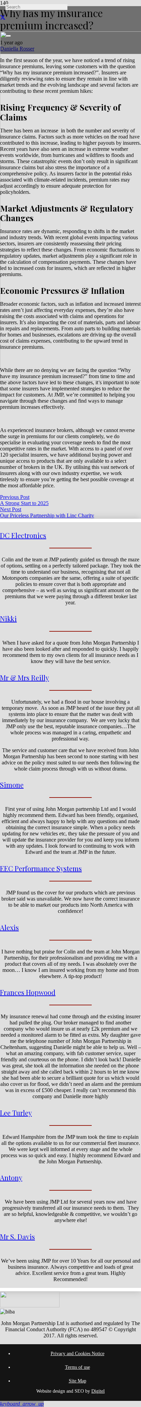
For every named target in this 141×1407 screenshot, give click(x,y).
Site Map (77, 1380)
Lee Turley (16, 1112)
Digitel (98, 1391)
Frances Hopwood (27, 992)
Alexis (9, 927)
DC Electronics (23, 535)
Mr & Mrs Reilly (24, 677)
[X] (2, 17)
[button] (22, 1404)
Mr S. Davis (17, 1236)
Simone (12, 784)
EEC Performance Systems (41, 868)
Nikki (8, 618)
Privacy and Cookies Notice (77, 1353)
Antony (11, 1177)
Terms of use (77, 1367)
